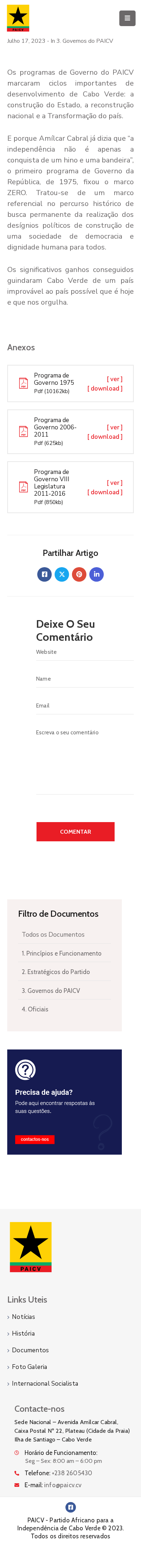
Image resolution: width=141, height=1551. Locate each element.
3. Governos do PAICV (51, 990)
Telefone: (58, 1473)
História (23, 1333)
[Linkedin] (96, 574)
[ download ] (105, 388)
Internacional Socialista (45, 1383)
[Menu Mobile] (127, 18)
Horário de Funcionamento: (61, 1452)
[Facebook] (44, 574)
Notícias (23, 1317)
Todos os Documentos (53, 935)
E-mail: (53, 1485)
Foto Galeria (29, 1367)
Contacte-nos (39, 1408)
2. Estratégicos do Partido (56, 971)
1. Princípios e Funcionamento (62, 953)
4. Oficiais (35, 1009)
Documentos (30, 1350)
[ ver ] (115, 379)
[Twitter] (62, 574)
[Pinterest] (79, 574)
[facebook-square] (70, 1507)
